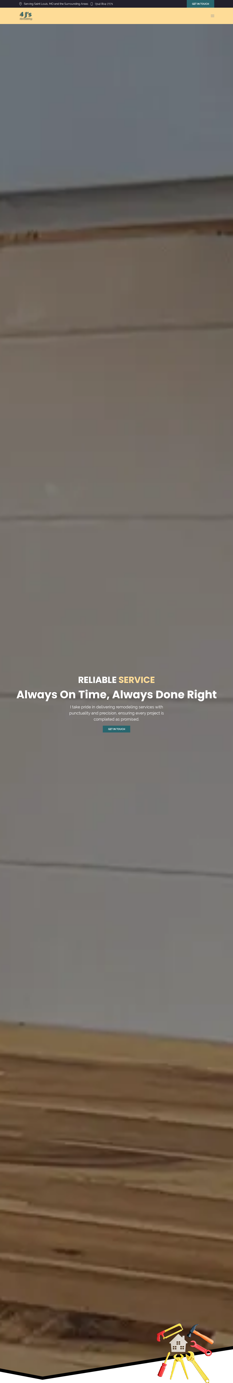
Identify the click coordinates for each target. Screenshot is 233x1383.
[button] (212, 16)
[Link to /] (26, 16)
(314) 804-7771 (104, 3)
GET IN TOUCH (200, 4)
